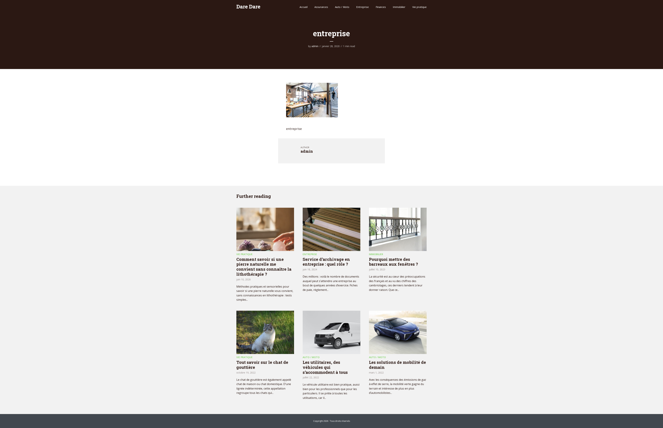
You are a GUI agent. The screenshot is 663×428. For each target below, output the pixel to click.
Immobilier (399, 7)
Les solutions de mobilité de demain (397, 365)
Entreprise (362, 7)
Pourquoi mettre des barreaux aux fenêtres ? (393, 262)
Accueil (304, 7)
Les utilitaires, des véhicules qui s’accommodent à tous (325, 367)
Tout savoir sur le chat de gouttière (262, 365)
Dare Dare (248, 6)
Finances (381, 7)
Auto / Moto (342, 7)
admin (314, 46)
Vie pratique (419, 7)
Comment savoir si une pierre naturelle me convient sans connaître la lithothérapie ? (263, 267)
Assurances (321, 7)
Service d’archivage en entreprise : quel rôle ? (326, 262)
